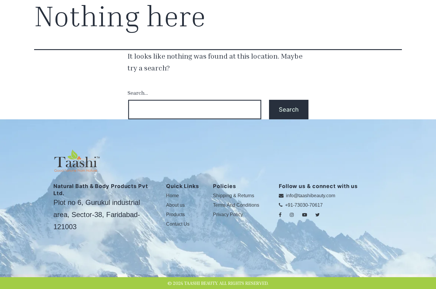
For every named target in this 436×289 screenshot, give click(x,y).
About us (175, 205)
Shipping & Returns (233, 195)
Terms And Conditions (236, 205)
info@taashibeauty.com (310, 195)
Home (172, 195)
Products (175, 214)
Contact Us (178, 224)
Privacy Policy (228, 214)
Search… (138, 92)
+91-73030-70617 (303, 205)
